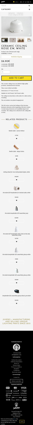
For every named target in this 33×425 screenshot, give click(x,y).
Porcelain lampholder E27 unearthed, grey (16, 213)
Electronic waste (16, 372)
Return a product (16, 381)
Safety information (17, 360)
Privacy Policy (16, 365)
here (14, 419)
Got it (22, 421)
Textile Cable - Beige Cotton (16, 151)
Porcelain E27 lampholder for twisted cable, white (16, 192)
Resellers (16, 368)
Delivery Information (16, 361)
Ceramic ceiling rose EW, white (15, 14)
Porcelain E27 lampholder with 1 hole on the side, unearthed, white (16, 234)
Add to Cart (16, 78)
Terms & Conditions (16, 367)
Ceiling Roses (20, 13)
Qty (2, 69)
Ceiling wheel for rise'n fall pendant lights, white (16, 172)
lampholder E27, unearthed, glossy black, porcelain (16, 295)
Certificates (16, 370)
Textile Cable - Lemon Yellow (16, 131)
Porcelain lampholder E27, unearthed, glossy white (16, 254)
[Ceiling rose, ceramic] (16, 26)
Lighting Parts (11, 13)
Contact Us (16, 377)
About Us (16, 363)
